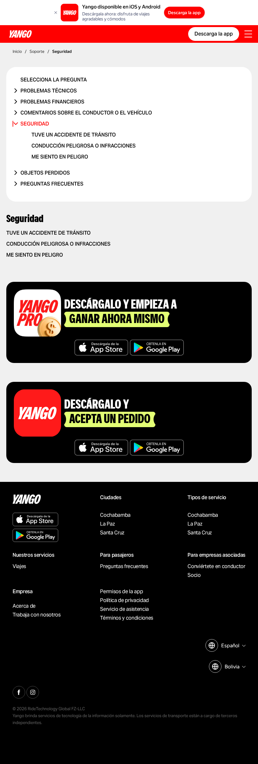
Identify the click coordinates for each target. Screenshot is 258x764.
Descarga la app (184, 12)
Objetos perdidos (45, 173)
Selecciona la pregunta (53, 80)
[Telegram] (32, 691)
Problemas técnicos (48, 91)
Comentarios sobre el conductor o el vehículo (86, 113)
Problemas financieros (52, 102)
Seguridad (34, 124)
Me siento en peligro (59, 157)
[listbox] (232, 646)
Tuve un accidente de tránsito (73, 135)
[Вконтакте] (19, 691)
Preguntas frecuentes (51, 184)
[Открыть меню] (248, 34)
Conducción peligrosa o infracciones (83, 146)
